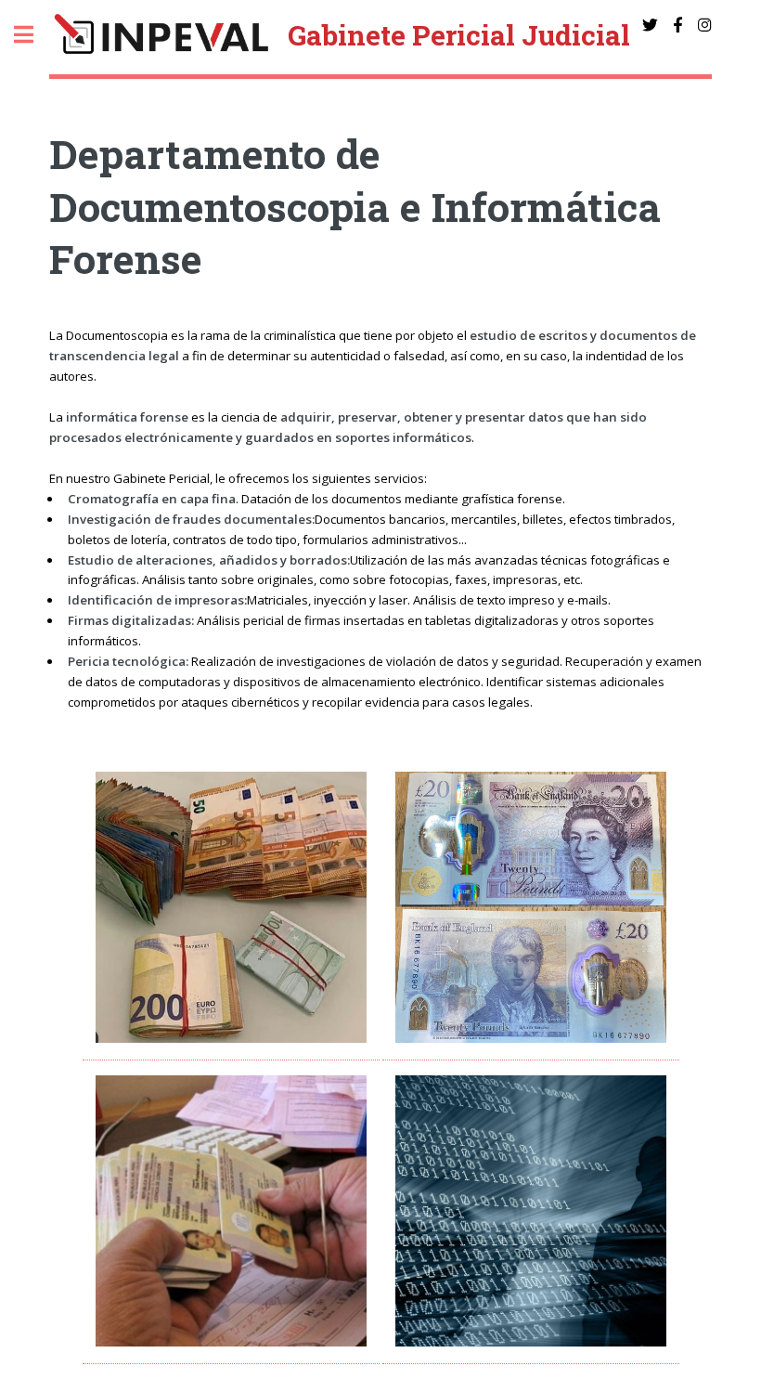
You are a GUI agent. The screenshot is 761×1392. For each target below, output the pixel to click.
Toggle (33, 35)
